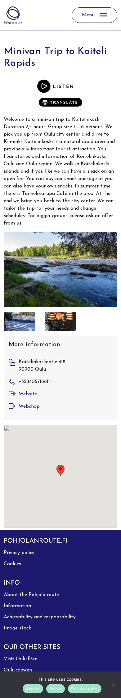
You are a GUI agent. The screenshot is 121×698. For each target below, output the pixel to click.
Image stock (17, 628)
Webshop (29, 406)
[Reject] (113, 685)
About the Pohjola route (31, 594)
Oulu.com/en (18, 670)
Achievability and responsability (40, 617)
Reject (55, 688)
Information (17, 605)
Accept (33, 688)
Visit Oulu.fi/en (21, 659)
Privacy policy (19, 552)
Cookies (12, 563)
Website (28, 394)
